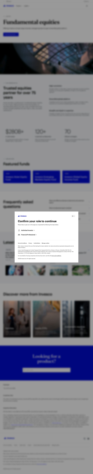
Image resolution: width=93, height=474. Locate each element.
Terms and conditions (56, 255)
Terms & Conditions (22, 243)
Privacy (30, 243)
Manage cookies (45, 243)
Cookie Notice (37, 243)
